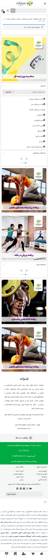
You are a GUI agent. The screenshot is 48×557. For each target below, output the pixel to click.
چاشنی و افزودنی (39, 120)
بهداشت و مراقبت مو (38, 104)
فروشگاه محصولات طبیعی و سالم (20, 536)
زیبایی (21, 480)
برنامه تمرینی (39, 389)
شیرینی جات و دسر (39, 125)
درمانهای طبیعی (18, 474)
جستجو (8, 92)
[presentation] (27, 159)
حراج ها (44, 477)
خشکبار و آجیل (40, 136)
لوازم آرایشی (41, 115)
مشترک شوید (11, 494)
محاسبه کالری (42, 480)
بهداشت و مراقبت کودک (37, 109)
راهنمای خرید (42, 471)
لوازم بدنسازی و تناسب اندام (36, 147)
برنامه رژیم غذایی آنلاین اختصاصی (17, 385)
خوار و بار (42, 141)
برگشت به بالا (22, 438)
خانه (44, 19)
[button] (27, 163)
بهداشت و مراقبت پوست (13, 19)
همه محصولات (37, 19)
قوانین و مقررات (42, 474)
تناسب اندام (19, 471)
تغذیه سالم (20, 477)
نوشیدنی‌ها (41, 131)
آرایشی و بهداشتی (27, 19)
